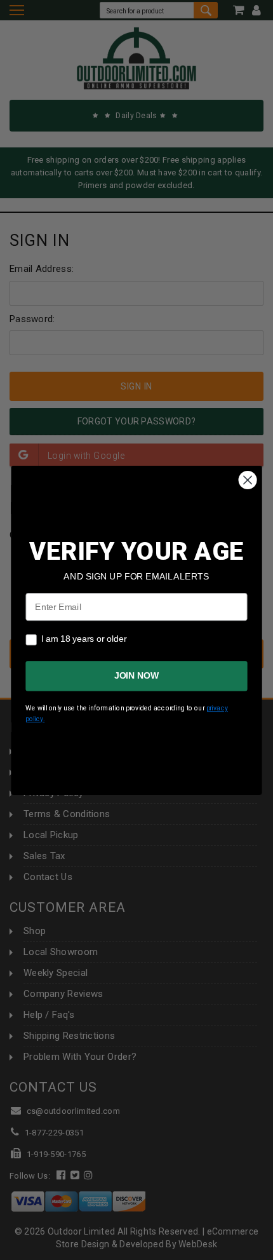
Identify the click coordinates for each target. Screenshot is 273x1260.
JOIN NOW (136, 676)
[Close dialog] (248, 480)
